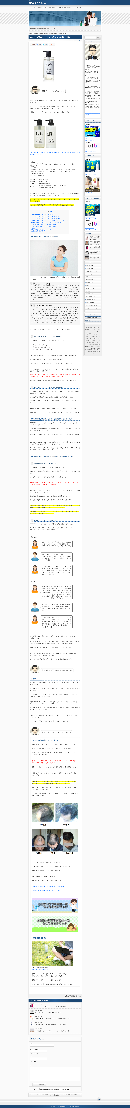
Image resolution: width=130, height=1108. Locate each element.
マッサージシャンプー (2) (91, 308)
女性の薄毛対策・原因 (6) (91, 305)
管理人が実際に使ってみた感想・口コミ (44, 224)
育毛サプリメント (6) (90, 296)
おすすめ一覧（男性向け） (51, 7)
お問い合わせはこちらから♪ (65, 7)
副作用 (91, 342)
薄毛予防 (87, 351)
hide (51, 211)
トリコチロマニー (92, 336)
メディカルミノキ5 (91, 340)
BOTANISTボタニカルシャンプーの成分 (42, 214)
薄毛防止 (94, 351)
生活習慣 (97, 346)
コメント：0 (79, 996)
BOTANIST (71, 995)
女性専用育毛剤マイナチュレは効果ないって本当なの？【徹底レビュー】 (52, 1031)
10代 (86, 327)
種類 (88, 349)
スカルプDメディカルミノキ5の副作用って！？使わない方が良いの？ (44, 1094)
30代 (90, 327)
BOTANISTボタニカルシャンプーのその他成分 (46, 218)
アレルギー (96, 329)
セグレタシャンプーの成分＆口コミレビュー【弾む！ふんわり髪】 (50, 1006)
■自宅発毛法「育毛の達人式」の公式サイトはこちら (47, 891)
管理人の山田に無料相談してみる (41, 969)
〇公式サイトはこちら (89, 138)
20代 (88, 327)
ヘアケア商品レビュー (37, 33)
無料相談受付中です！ (37, 231)
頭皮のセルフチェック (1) (91, 310)
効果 (94, 342)
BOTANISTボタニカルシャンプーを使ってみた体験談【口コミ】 (49, 222)
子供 (92, 344)
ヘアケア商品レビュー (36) (91, 271)
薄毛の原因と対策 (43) (90, 279)
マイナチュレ (94, 338)
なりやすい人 (90, 329)
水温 (94, 346)
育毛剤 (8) (88, 291)
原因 (97, 342)
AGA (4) (87, 285)
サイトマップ (79, 7)
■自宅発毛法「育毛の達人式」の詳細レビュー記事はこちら (49, 886)
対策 (94, 344)
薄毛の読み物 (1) (89, 274)
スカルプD (95, 334)
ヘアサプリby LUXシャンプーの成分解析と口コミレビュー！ (49, 1012)
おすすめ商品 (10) (90, 302)
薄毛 (98, 349)
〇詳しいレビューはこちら (90, 140)
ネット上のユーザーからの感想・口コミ (44, 226)
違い (97, 351)
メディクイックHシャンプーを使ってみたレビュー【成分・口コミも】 (51, 1024)
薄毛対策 (91, 351)
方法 (92, 346)
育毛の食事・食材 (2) (90, 299)
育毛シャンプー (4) (90, 288)
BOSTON (96, 327)
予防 (88, 342)
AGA (92, 327)
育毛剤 (93, 349)
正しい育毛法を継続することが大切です (42, 230)
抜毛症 (89, 346)
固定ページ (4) (89, 276)
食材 (93, 353)
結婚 (90, 349)
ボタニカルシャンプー (77, 995)
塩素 (90, 344)
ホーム (30, 33)
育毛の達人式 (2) (89, 282)
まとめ (33, 228)
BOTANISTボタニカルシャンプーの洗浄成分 (46, 216)
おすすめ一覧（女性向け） (36, 7)
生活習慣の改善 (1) (90, 293)
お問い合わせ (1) (89, 265)
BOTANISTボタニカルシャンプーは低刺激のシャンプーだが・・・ (49, 220)
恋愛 (97, 344)
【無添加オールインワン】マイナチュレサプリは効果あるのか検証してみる (52, 1018)
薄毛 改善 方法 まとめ (37, 3)
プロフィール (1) (89, 268)
